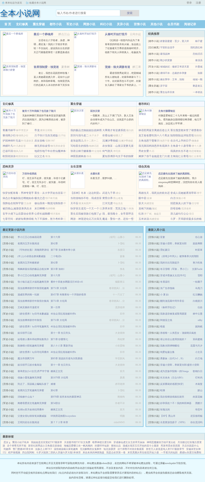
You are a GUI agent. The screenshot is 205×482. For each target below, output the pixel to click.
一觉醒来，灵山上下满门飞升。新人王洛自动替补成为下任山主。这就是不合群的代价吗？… (112, 119)
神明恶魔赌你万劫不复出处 (161, 442)
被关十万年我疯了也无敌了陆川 (39, 111)
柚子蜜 (198, 41)
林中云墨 (197, 313)
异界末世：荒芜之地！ (115, 208)
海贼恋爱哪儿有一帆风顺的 (78, 445)
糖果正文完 (57, 371)
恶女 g (7, 442)
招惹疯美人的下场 (180, 203)
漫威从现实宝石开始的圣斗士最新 (141, 445)
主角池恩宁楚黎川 (149, 140)
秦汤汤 (198, 60)
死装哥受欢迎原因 (170, 445)
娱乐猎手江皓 (25, 333)
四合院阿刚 (28, 452)
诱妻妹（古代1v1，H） (172, 358)
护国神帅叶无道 (12, 140)
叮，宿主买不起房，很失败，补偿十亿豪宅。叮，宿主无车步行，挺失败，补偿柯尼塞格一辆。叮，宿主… (43, 182)
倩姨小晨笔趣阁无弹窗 (30, 377)
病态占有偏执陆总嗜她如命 (18, 198)
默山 (200, 390)
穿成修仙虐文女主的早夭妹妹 (129, 442)
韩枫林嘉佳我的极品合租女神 (33, 269)
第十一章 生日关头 (60, 333)
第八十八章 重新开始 (62, 345)
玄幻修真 (22, 24)
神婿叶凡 (8, 145)
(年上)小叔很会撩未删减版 (32, 256)
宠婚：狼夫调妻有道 (117, 66)
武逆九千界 (108, 192)
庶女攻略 (39, 140)
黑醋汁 (198, 403)
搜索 (130, 13)
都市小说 (56, 24)
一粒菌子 (197, 281)
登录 (189, 2)
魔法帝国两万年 (26, 358)
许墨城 (198, 66)
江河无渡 (107, 203)
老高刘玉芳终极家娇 (28, 262)
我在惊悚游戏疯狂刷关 (172, 396)
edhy (200, 320)
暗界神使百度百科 (102, 442)
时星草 (198, 249)
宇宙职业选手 (167, 47)
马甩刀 (198, 288)
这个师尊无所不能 (16, 445)
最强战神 (165, 53)
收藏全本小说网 (37, 2)
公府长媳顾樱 (42, 213)
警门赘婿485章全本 (23, 449)
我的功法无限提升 (169, 262)
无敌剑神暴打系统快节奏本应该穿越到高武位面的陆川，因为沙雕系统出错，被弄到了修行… (43, 119)
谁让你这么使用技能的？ (173, 339)
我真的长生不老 (179, 150)
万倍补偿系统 (29, 173)
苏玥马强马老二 (79, 135)
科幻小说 (106, 24)
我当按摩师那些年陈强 (30, 320)
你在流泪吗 (196, 422)
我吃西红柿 (196, 47)
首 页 (7, 24)
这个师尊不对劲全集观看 (131, 449)
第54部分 (55, 403)
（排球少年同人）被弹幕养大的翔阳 (179, 256)
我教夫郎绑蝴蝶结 (169, 345)
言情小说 (140, 24)
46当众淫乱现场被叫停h (63, 313)
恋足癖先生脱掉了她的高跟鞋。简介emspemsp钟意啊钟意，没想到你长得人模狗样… (180, 182)
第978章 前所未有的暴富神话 (66, 396)
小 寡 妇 (164, 294)
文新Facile (197, 269)
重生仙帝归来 (167, 92)
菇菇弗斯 (197, 243)
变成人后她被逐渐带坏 (183, 192)
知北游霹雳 (110, 449)
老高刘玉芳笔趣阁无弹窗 (31, 390)
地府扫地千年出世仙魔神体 (50, 150)
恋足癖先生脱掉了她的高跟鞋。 (175, 173)
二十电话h (56, 256)
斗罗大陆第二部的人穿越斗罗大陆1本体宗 (58, 452)
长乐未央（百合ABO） (172, 377)
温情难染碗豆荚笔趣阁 (66, 449)
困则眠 (198, 326)
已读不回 (8, 150)
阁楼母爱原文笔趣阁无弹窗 (32, 403)
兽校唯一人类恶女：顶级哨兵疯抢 (178, 333)
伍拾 (200, 307)
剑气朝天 (107, 150)
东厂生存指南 (167, 288)
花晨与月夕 (196, 345)
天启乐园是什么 (190, 445)
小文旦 (198, 352)
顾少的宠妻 (166, 60)
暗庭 (162, 326)
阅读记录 (190, 24)
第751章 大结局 (59, 288)
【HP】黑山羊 (167, 416)
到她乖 (7, 449)
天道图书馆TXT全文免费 (77, 442)
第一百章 (55, 307)
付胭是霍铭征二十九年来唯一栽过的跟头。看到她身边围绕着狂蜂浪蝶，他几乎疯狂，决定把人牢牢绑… (180, 119)
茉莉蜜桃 (197, 339)
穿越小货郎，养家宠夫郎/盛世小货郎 (179, 364)
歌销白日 (197, 371)
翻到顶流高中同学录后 (172, 301)
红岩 (141, 213)
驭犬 (141, 203)
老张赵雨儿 (76, 140)
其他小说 (157, 24)
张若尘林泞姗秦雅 (80, 150)
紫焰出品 (116, 445)
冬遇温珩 (165, 281)
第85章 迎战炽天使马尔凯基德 (66, 358)
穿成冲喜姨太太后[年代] (173, 275)
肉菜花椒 (197, 396)
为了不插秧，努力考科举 (48, 218)
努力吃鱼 (197, 262)
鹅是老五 (197, 85)
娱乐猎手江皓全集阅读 (30, 364)
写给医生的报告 (79, 145)
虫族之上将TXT (43, 449)
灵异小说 (123, 24)
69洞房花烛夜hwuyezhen (63, 416)
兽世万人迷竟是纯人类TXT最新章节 (165, 449)
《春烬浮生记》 (168, 307)
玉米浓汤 (144, 218)
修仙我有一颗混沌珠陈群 (48, 203)
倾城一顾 (197, 79)
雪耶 (200, 275)
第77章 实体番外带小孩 (63, 249)
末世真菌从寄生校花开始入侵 (143, 452)
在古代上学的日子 (180, 140)
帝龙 (37, 130)
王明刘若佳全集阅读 (28, 422)
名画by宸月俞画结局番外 (31, 409)
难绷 (53, 384)
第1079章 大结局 (59, 377)
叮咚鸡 (198, 377)
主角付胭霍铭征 (166, 111)
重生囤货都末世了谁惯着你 (186, 130)
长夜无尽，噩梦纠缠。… (103, 178)
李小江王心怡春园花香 (30, 237)
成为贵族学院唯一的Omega (174, 371)
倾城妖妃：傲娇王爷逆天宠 (174, 66)
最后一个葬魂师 (43, 34)
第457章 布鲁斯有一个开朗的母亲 (68, 294)
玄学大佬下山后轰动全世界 (18, 213)
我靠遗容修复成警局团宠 (173, 313)
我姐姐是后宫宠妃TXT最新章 (46, 442)
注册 (198, 2)
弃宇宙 (163, 85)
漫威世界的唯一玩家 (28, 294)
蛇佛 (162, 390)
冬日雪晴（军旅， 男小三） (175, 269)
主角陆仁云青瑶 (179, 156)
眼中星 (142, 198)
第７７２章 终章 (59, 422)
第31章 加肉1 (57, 269)
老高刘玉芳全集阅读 (28, 243)
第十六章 (55, 237)
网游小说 (89, 24)
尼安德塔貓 (196, 416)
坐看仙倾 (107, 135)
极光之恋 (39, 198)
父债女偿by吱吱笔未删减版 (32, 416)
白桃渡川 (197, 301)
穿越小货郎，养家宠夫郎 (173, 243)
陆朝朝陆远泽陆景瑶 (182, 135)
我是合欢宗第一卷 (116, 452)
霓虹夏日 (165, 249)
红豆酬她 (197, 294)
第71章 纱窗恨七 (59, 339)
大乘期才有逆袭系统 (114, 130)
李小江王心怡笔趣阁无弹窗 (32, 275)
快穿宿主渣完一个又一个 (84, 208)
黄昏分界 (107, 198)
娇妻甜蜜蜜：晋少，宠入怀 (174, 41)
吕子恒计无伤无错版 (46, 135)
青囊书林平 (9, 130)
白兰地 (198, 358)
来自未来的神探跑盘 (93, 452)
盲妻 (162, 237)
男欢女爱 (144, 150)
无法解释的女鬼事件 (90, 449)
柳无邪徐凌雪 (42, 145)
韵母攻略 (175, 208)
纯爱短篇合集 (167, 352)
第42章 (54, 243)
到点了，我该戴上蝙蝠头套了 (33, 384)
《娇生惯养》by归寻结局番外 (33, 352)
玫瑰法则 (165, 409)
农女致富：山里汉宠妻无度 (118, 145)
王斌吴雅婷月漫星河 (28, 307)
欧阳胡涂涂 (9, 156)
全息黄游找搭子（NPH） (173, 422)
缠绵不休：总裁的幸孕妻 (173, 73)
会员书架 (173, 24)
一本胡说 (197, 92)
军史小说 (72, 24)
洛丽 (200, 73)
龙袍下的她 (145, 208)
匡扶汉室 (95, 111)
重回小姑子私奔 (20, 442)
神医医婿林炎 (78, 156)
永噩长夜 (95, 173)
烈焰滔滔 (197, 53)
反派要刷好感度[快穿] (171, 384)
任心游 (198, 237)
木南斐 (198, 384)
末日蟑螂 (39, 208)
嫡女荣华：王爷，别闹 (172, 79)
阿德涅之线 (166, 320)
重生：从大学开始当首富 (48, 192)
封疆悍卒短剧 (102, 445)
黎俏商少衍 (9, 135)
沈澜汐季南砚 (110, 140)
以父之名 (39, 156)
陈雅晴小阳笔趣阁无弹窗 (31, 345)
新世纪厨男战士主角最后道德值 (45, 445)
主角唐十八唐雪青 (180, 145)
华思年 (198, 409)
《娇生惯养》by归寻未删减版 (33, 313)
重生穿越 (39, 24)
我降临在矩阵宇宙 (13, 203)
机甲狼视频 (14, 452)
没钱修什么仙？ (26, 396)
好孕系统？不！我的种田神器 (175, 403)
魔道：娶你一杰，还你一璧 (118, 218)
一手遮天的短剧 (169, 452)
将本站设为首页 (13, 2)
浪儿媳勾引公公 (179, 213)
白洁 (173, 198)
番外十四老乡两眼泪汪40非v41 (67, 281)
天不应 (74, 203)
